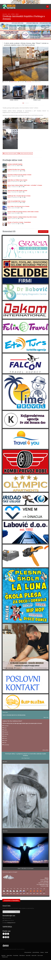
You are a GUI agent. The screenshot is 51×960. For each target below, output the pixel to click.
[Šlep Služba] (25, 702)
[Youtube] (8, 937)
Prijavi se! (17, 911)
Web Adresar (22, 955)
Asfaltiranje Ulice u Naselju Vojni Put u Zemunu (19, 195)
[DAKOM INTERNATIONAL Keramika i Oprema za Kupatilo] (25, 310)
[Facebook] (4, 934)
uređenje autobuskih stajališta (10, 153)
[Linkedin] (6, 937)
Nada (5, 742)
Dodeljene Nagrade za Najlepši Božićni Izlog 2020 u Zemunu (22, 217)
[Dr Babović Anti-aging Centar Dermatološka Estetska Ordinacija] (25, 292)
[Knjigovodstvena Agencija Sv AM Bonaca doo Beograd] (25, 419)
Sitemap (42, 952)
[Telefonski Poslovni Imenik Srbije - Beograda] (25, 682)
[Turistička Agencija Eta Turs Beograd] (25, 344)
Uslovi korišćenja (35, 952)
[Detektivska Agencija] (25, 499)
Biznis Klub (28, 955)
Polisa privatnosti (27, 952)
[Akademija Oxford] (25, 2)
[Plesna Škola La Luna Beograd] (25, 596)
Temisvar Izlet (5, 956)
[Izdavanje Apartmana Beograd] (25, 483)
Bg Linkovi (3, 955)
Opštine (12, 14)
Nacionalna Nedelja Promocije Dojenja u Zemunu (19, 174)
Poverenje (6, 725)
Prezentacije (15, 955)
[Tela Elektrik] (25, 556)
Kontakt (46, 952)
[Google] (4, 937)
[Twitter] (6, 934)
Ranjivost (6, 732)
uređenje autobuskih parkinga (26, 153)
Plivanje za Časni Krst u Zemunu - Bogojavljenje (19, 222)
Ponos (5, 736)
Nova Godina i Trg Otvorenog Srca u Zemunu (18, 206)
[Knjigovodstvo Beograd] (25, 532)
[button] (23, 103)
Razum (5, 738)
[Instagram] (8, 934)
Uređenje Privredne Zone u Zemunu (16, 169)
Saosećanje (6, 744)
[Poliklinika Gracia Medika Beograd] (25, 248)
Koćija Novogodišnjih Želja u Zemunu (16, 201)
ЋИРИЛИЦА (7, 927)
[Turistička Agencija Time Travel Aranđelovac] (25, 392)
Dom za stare (40, 955)
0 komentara (28, 81)
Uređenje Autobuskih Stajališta (15, 164)
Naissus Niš (34, 955)
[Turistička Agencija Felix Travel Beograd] (25, 327)
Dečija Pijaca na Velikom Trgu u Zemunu (17, 180)
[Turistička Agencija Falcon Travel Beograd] (25, 35)
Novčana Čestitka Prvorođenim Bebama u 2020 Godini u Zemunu (23, 211)
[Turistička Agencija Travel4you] (25, 439)
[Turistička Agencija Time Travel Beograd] (25, 26)
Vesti (9, 14)
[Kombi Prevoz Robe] (25, 462)
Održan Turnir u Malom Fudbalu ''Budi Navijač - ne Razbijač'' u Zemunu (25, 185)
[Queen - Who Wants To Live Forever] (25, 850)
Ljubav (5, 730)
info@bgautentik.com (11, 922)
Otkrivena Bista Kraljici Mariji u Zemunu (17, 190)
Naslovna (5, 14)
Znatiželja (6, 734)
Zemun (17, 14)
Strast (5, 727)
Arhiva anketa (45, 750)
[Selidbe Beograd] (25, 272)
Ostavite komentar (43, 231)
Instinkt (5, 740)
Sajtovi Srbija (9, 955)
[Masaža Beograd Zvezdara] (25, 647)
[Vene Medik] (25, 513)
